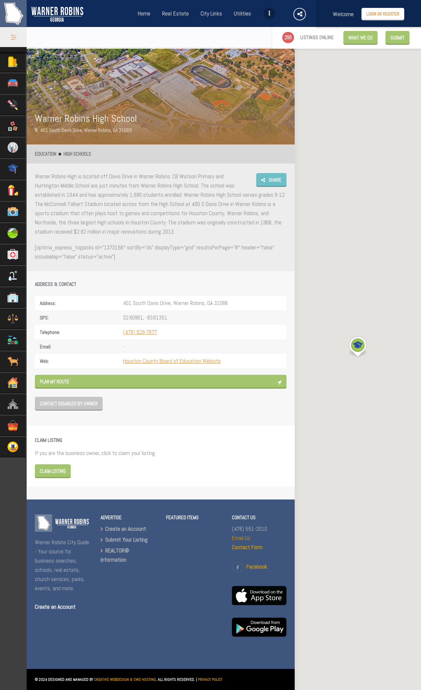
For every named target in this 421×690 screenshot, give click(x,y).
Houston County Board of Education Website (172, 361)
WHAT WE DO (360, 38)
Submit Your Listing (126, 539)
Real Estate (175, 13)
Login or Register (382, 14)
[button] (358, 347)
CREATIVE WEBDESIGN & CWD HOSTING (125, 679)
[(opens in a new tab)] (259, 603)
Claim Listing (53, 471)
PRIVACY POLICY (210, 679)
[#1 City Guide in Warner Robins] (42, 23)
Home (143, 13)
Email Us (241, 538)
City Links (211, 13)
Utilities (242, 13)
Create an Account (125, 528)
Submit (397, 38)
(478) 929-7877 (140, 332)
